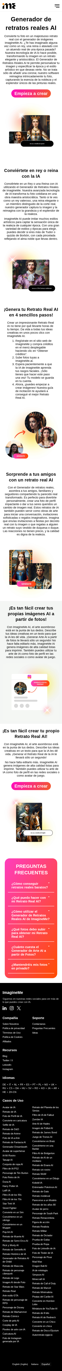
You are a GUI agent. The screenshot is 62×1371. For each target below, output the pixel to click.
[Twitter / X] (19, 1008)
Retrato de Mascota (13, 1266)
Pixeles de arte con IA (14, 1329)
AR (55, 1088)
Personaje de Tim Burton (15, 1173)
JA (49, 1088)
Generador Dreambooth (15, 1146)
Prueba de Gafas (41, 1239)
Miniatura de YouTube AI (44, 1308)
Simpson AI (38, 1274)
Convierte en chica (42, 1326)
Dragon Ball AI (39, 1266)
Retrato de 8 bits (40, 1313)
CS (10, 1088)
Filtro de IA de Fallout (43, 1115)
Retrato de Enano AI (42, 1165)
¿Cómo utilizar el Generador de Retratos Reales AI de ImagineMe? (30, 915)
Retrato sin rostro (41, 1169)
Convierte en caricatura (15, 1120)
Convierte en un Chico (43, 1321)
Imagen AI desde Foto (14, 1282)
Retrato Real (9, 1291)
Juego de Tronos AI (42, 1137)
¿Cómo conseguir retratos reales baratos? (29, 885)
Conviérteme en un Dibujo (45, 1178)
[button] (31, 885)
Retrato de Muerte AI (13, 1236)
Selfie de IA (8, 1124)
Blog (5, 1056)
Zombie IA (37, 1119)
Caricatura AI (9, 1333)
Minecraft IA (38, 1279)
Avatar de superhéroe (14, 1151)
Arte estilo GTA (10, 1295)
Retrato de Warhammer (15, 1312)
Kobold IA (37, 1182)
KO (43, 1088)
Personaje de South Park (45, 1213)
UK (52, 1084)
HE (4, 1092)
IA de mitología (40, 1270)
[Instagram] (12, 1008)
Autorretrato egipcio (42, 1334)
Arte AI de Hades (41, 1123)
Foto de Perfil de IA (12, 1116)
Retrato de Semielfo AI (14, 1249)
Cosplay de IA (10, 1325)
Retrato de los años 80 (44, 1204)
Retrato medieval (41, 1196)
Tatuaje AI (8, 1159)
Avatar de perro (40, 1209)
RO (36, 1088)
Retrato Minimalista (42, 1292)
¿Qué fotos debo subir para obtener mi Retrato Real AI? (29, 933)
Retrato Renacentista (43, 1218)
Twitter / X (8, 1060)
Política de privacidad (14, 1028)
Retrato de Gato (40, 1191)
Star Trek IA (9, 1203)
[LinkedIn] (5, 1008)
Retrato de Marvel (41, 1288)
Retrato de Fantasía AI (14, 1142)
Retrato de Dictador (42, 1235)
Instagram (8, 1069)
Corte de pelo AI (11, 1320)
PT (33, 1084)
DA (17, 1088)
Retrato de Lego (11, 1278)
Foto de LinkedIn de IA (43, 1248)
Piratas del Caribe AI (42, 1296)
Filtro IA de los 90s (12, 1194)
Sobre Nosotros (11, 1024)
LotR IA (6, 1190)
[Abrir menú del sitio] (57, 6)
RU (4, 1088)
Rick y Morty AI (11, 1245)
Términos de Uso (12, 1032)
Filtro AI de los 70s (12, 1199)
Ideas (35, 1032)
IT (10, 1084)
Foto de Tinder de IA (42, 1253)
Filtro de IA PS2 (11, 1168)
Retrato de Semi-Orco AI (15, 1240)
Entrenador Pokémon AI (44, 1187)
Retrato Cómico (11, 1316)
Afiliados (7, 1041)
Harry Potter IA (10, 1186)
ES (27, 1084)
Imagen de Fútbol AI (42, 1128)
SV (29, 1088)
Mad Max (37, 1261)
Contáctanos (38, 1024)
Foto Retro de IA (11, 1177)
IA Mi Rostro (9, 1155)
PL (39, 1084)
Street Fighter (10, 1208)
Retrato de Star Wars (13, 1286)
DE (4, 1084)
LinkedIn (7, 1064)
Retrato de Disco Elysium (45, 1330)
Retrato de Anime (12, 1133)
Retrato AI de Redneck (44, 1317)
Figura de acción (40, 1222)
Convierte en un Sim (13, 1212)
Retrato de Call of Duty (44, 1283)
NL (15, 1084)
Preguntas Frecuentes (43, 1028)
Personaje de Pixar (42, 1257)
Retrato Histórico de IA (14, 1254)
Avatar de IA (9, 1107)
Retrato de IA (9, 1111)
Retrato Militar (39, 1231)
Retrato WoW (39, 1174)
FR (21, 1084)
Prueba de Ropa (40, 1244)
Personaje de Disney (13, 1307)
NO (46, 1084)
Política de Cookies (13, 1037)
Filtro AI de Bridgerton (43, 1153)
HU (23, 1088)
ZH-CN (12, 1092)
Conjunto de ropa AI (13, 1164)
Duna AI (7, 1181)
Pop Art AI (8, 1232)
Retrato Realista (40, 1226)
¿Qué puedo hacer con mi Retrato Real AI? (28, 899)
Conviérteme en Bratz (43, 1141)
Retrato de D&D (11, 1129)
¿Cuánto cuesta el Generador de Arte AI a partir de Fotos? (28, 950)
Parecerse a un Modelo (44, 1200)
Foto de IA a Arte (11, 1138)
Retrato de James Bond (44, 1132)
